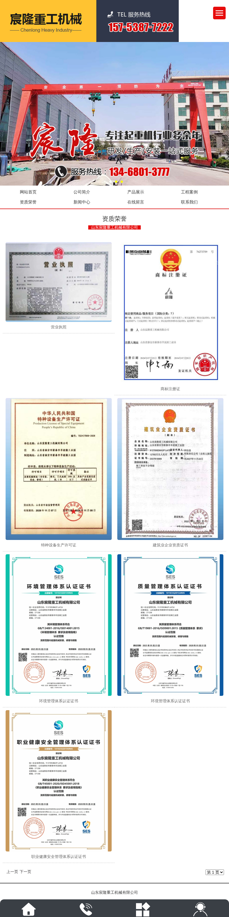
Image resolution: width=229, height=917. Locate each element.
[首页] (28, 909)
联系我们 (189, 202)
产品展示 (135, 192)
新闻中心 (81, 202)
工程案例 (189, 192)
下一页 (25, 872)
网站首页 (28, 192)
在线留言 (135, 202)
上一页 (12, 872)
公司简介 (81, 192)
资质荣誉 (28, 202)
